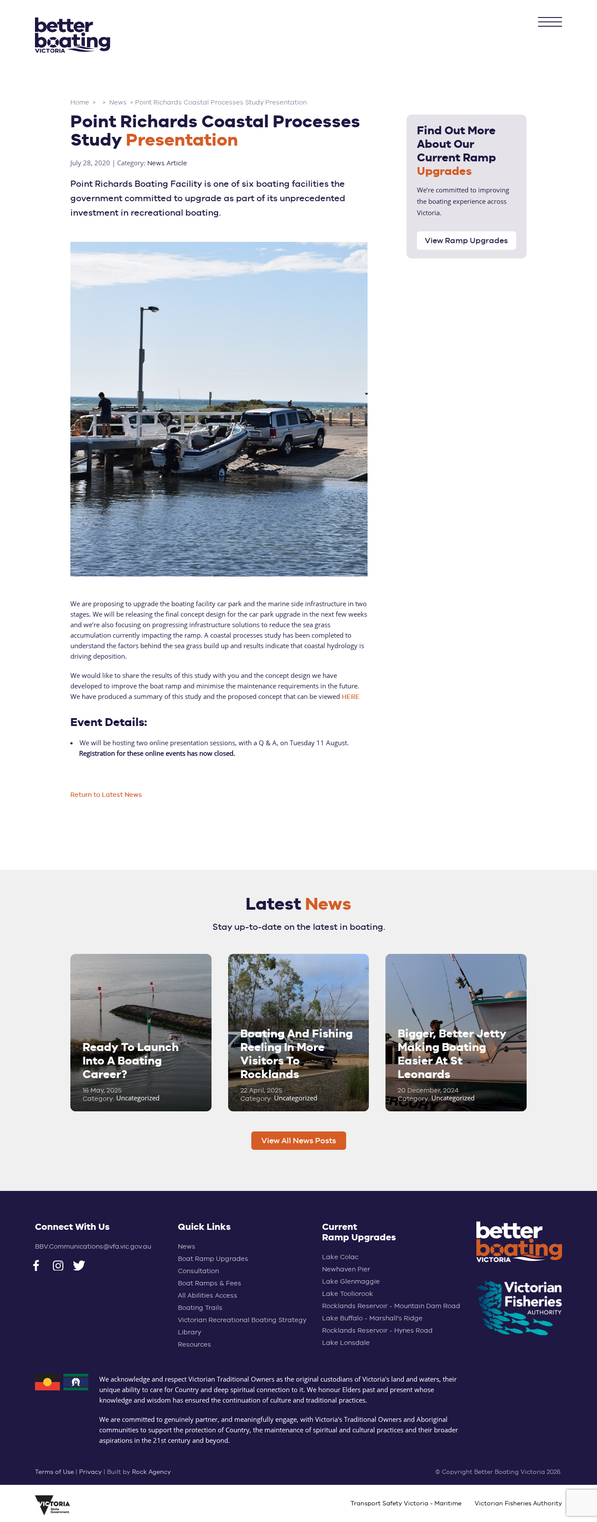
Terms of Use (54, 1471)
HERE (351, 696)
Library (189, 1332)
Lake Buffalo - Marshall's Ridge (372, 1318)
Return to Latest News (106, 794)
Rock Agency (151, 1471)
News (186, 1246)
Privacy (90, 1471)
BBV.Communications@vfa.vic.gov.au (93, 1246)
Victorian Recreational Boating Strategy (242, 1319)
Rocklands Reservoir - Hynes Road (377, 1330)
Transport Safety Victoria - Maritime (406, 1503)
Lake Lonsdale (346, 1342)
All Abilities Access (207, 1295)
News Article (167, 163)
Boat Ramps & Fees (209, 1283)
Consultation (198, 1270)
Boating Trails (200, 1307)
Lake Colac (340, 1256)
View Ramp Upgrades (466, 240)
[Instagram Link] (63, 1267)
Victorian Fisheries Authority (518, 1503)
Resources (194, 1344)
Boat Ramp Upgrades (213, 1258)
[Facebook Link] (43, 1267)
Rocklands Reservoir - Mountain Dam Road (391, 1305)
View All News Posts (298, 1140)
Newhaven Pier (346, 1269)
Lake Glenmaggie (351, 1281)
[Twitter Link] (83, 1266)
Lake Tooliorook (347, 1293)
